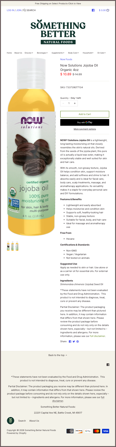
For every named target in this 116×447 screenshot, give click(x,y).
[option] (8, 246)
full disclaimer (97, 336)
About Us (34, 420)
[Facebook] (93, 10)
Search (22, 420)
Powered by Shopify (16, 433)
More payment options (85, 129)
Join (18, 10)
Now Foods (66, 59)
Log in (10, 10)
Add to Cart (85, 114)
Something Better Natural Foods (40, 430)
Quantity (70, 98)
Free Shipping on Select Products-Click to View (58, 3)
